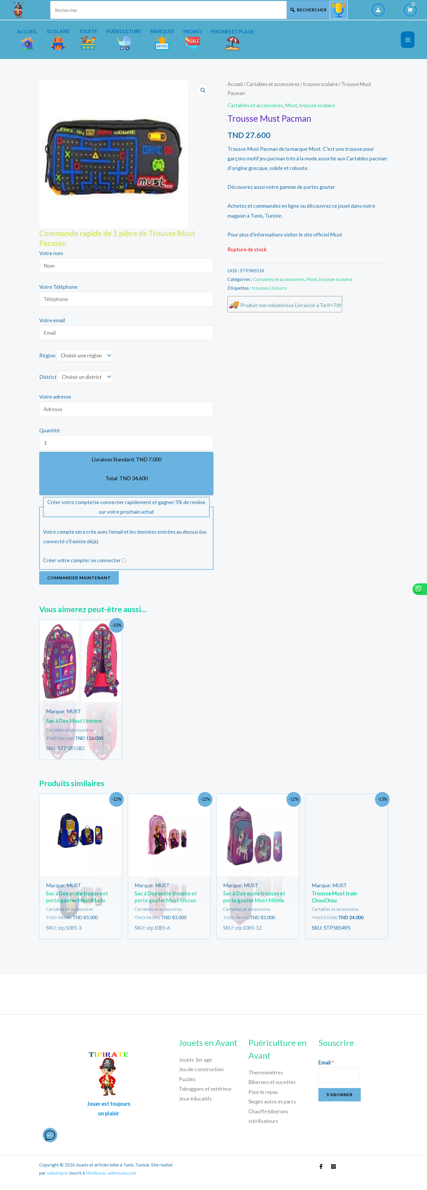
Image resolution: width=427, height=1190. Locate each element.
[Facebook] (321, 1166)
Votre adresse (55, 396)
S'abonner (339, 1094)
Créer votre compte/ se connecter (82, 560)
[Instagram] (333, 1166)
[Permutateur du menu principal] (408, 39)
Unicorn (277, 288)
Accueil (235, 84)
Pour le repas (263, 1092)
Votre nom (51, 253)
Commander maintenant (79, 577)
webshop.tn (57, 1172)
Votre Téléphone (58, 287)
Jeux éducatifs (195, 1098)
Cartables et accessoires (272, 84)
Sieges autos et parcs (272, 1101)
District (48, 377)
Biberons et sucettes (272, 1082)
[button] (203, 90)
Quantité (49, 430)
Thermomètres (265, 1072)
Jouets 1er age (195, 1059)
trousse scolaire (320, 84)
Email (326, 1062)
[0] (410, 10)
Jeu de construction (201, 1069)
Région (47, 355)
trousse (260, 288)
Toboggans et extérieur (205, 1088)
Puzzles (187, 1079)
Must (291, 105)
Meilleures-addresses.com (111, 1172)
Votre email (52, 320)
